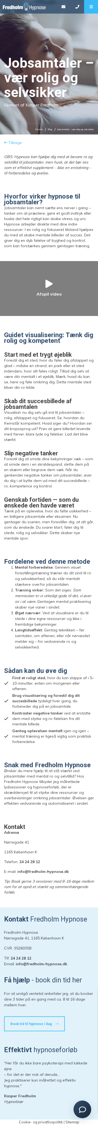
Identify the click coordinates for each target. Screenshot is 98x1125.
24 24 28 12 (29, 861)
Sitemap (72, 1122)
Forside (39, 129)
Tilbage (14, 142)
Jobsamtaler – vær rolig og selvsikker (75, 129)
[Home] (28, 7)
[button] (91, 7)
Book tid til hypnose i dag (31, 1024)
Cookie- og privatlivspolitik (41, 1122)
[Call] (77, 7)
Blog (50, 129)
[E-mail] (63, 7)
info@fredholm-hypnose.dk (43, 871)
